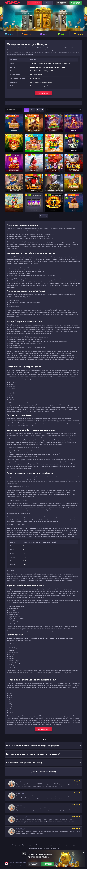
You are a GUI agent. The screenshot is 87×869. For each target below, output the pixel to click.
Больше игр (43, 216)
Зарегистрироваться (34, 2)
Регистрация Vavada (43, 729)
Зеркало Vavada (43, 93)
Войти (48, 2)
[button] (2, 18)
